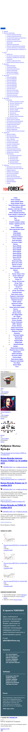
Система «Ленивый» (12, 147)
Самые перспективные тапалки (15, 62)
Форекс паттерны (11, 681)
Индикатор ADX (14, 157)
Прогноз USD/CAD (12, 83)
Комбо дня (9, 54)
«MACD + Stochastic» (12, 145)
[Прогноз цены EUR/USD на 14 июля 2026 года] (9, 543)
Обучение (6, 98)
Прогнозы (6, 75)
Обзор (2, 395)
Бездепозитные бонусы (13, 69)
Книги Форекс (11, 179)
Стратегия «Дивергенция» (14, 150)
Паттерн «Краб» (14, 109)
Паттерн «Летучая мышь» (16, 108)
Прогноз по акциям (12, 95)
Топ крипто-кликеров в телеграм (16, 55)
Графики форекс (11, 170)
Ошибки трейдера (12, 126)
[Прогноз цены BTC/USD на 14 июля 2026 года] (9, 579)
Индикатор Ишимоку (15, 163)
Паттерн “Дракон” (14, 104)
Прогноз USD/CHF (12, 80)
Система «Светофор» (12, 142)
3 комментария (8, 568)
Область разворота (12, 129)
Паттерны (9, 100)
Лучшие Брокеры (11, 67)
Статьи (8, 183)
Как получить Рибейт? (13, 73)
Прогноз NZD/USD (12, 85)
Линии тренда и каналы (13, 119)
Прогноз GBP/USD (12, 78)
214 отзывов (5, 438)
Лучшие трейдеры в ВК (13, 39)
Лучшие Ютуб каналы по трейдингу (16, 37)
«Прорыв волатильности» (14, 148)
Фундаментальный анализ (14, 122)
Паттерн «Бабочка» (15, 111)
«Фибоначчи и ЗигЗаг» (13, 152)
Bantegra (24, 595)
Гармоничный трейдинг (13, 127)
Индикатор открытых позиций (15, 168)
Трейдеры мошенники (13, 44)
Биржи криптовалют (12, 72)
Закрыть (3, 28)
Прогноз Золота (11, 88)
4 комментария (8, 550)
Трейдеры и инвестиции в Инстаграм (17, 209)
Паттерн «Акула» (14, 114)
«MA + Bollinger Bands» (13, 137)
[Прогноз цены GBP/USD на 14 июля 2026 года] (9, 561)
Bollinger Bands (14, 162)
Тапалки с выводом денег (14, 60)
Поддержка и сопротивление (15, 121)
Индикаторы (10, 153)
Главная (6, 31)
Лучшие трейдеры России (14, 36)
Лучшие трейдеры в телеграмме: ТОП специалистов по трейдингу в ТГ (16, 49)
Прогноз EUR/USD (12, 77)
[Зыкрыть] (2, 730)
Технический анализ (12, 117)
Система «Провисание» (13, 144)
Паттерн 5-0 (13, 113)
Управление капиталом (13, 124)
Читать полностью (6, 478)
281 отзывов (5, 415)
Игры (5, 52)
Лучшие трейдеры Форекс (14, 34)
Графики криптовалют (13, 171)
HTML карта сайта (8, 708)
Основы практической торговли (15, 131)
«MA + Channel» (11, 139)
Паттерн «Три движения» (17, 116)
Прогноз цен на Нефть (13, 91)
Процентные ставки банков (14, 178)
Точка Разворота (6, 412)
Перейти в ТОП (5, 729)
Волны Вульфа (23, 467)
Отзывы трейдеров (12, 70)
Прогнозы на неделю (12, 93)
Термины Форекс (11, 181)
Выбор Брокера (11, 65)
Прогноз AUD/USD (12, 86)
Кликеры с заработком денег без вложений (17, 224)
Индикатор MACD (14, 160)
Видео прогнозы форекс (13, 176)
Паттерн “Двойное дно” (16, 103)
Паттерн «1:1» (13, 106)
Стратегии (6, 132)
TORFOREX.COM (7, 467)
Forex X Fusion (18, 599)
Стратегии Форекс (12, 175)
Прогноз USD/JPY (11, 82)
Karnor (3, 435)
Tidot (2, 388)
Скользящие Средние (16, 155)
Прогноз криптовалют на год (15, 96)
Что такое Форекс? (11, 654)
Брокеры (6, 64)
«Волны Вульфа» (11, 134)
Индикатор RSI (14, 158)
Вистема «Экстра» (11, 135)
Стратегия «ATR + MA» (13, 140)
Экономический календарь (14, 166)
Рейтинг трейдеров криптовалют (16, 46)
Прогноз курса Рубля (12, 90)
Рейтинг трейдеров (9, 33)
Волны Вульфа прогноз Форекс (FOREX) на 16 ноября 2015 (14, 460)
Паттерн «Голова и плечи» (17, 101)
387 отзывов (5, 392)
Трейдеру (6, 165)
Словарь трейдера (11, 679)
